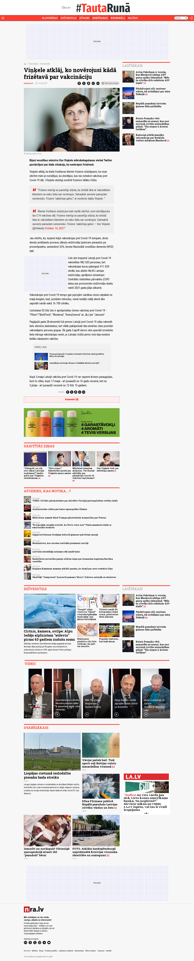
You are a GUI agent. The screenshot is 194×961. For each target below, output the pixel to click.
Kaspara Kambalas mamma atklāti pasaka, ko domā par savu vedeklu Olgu (72, 568)
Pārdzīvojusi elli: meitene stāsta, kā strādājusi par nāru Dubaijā (153, 91)
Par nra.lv (27, 951)
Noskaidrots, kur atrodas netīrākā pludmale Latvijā (60, 543)
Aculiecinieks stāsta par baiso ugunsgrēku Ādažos (59, 509)
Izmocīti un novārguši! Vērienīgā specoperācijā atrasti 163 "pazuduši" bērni (46, 852)
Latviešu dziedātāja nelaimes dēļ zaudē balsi (56, 551)
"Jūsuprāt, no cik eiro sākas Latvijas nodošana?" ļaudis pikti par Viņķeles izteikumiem (34, 473)
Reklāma (35, 951)
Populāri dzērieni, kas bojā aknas (109, 640)
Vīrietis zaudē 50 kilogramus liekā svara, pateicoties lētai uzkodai (108, 613)
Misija (41, 951)
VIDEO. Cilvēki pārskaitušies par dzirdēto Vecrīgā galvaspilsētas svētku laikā (74, 500)
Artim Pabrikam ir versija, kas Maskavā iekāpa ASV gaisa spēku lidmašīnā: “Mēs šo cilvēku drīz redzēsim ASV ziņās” (153, 77)
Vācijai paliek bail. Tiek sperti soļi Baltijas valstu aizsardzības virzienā (99, 763)
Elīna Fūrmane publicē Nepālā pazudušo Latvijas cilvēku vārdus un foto (99, 804)
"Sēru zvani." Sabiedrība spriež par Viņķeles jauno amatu (59, 471)
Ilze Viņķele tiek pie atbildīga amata (108, 469)
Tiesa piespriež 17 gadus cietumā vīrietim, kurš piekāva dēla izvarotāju (76, 355)
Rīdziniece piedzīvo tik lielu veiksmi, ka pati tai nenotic (86, 643)
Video (30, 663)
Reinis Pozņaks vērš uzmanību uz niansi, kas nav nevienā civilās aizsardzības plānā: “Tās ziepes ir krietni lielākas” (152, 124)
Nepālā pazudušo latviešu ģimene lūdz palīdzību (151, 105)
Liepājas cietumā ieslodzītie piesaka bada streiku (47, 775)
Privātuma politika (51, 951)
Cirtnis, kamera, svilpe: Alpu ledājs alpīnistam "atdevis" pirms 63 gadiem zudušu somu (49, 635)
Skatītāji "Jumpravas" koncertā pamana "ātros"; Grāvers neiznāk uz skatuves (74, 577)
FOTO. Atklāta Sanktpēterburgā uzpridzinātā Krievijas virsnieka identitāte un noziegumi (94, 852)
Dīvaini (84, 17)
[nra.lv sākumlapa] (66, 7)
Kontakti (108, 951)
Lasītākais (132, 65)
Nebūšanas (100, 17)
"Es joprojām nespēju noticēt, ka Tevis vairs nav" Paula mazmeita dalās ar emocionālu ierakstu (71, 526)
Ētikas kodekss (90, 951)
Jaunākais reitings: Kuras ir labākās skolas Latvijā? (74, 363)
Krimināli (118, 17)
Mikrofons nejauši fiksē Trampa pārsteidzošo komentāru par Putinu (69, 517)
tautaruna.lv (28, 83)
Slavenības (50, 17)
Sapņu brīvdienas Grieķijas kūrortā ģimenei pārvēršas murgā (65, 534)
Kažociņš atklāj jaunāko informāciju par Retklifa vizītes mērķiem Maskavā (151, 137)
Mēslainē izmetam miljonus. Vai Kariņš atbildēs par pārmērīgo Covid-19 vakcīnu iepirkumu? (83, 473)
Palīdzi (133, 17)
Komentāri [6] (71, 399)
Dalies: (61, 392)
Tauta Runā (33, 63)
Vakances (101, 951)
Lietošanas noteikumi (66, 951)
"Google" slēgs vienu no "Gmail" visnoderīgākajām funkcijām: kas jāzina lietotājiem (87, 614)
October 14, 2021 (54, 228)
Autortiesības (79, 951)
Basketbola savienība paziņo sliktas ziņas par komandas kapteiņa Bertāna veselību (72, 560)
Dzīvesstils (68, 17)
